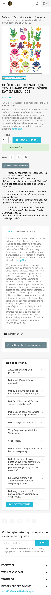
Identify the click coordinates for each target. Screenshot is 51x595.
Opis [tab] (10, 231)
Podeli (12, 157)
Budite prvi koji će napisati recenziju (27, 345)
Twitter (12, 521)
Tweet (18, 157)
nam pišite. (17, 128)
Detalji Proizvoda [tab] (26, 231)
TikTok (34, 521)
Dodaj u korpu (26, 140)
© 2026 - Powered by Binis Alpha (18, 591)
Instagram (27, 521)
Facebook (4, 521)
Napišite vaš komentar (17, 165)
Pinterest (25, 157)
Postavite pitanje (19, 504)
